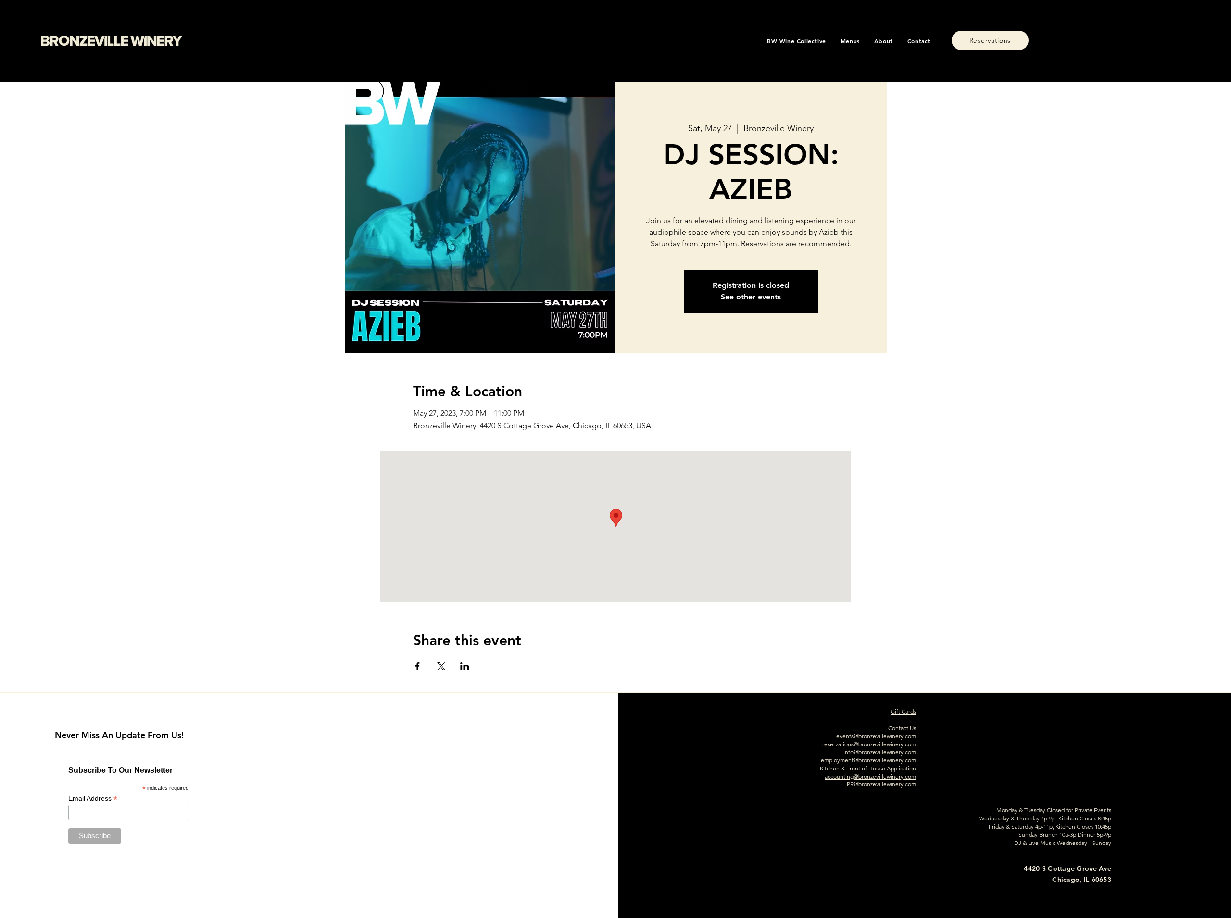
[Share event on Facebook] (417, 666)
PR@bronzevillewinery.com (881, 784)
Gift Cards (903, 711)
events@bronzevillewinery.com (876, 736)
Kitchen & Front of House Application (868, 768)
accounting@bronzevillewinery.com (870, 776)
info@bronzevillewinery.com (879, 752)
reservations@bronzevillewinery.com (869, 744)
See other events (751, 296)
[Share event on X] (441, 666)
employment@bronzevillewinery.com (868, 760)
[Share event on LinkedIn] (464, 666)
